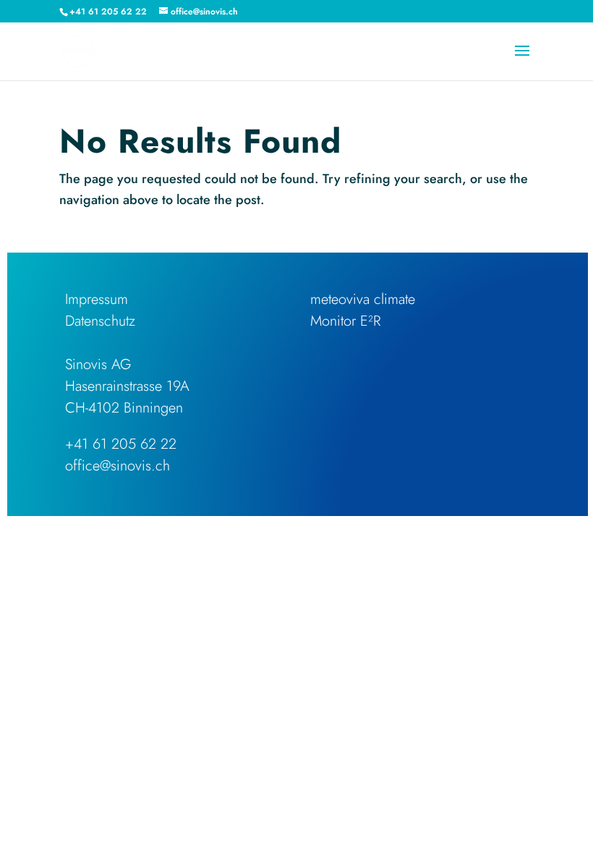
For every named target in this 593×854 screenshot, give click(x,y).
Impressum (96, 299)
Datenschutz (100, 320)
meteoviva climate (362, 299)
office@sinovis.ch (117, 465)
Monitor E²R (345, 320)
